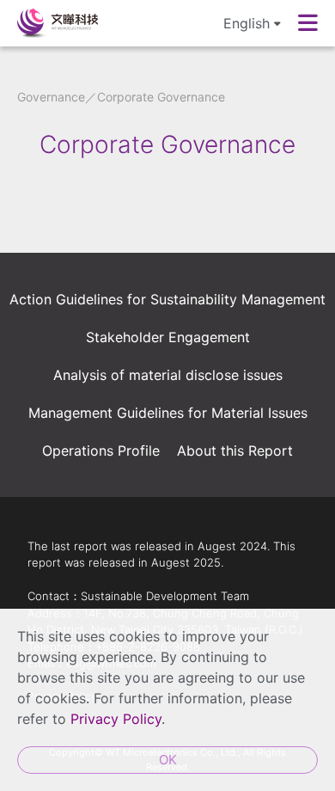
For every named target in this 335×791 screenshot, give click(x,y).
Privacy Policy (115, 718)
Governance (51, 96)
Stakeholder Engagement (168, 337)
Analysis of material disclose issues (168, 374)
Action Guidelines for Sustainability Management (167, 299)
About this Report (235, 450)
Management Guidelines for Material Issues (168, 412)
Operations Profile (101, 450)
